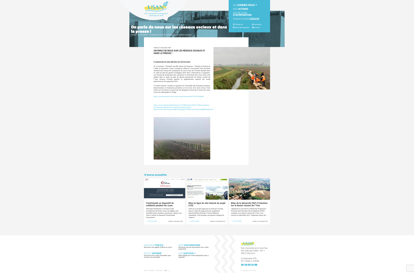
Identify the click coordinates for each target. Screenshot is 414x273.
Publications (246, 19)
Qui (245, 5)
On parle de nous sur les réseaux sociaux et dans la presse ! (179, 52)
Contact (257, 27)
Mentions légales (149, 270)
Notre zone (242, 14)
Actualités (258, 24)
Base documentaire (242, 27)
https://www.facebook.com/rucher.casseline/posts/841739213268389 (179, 96)
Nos (240, 9)
